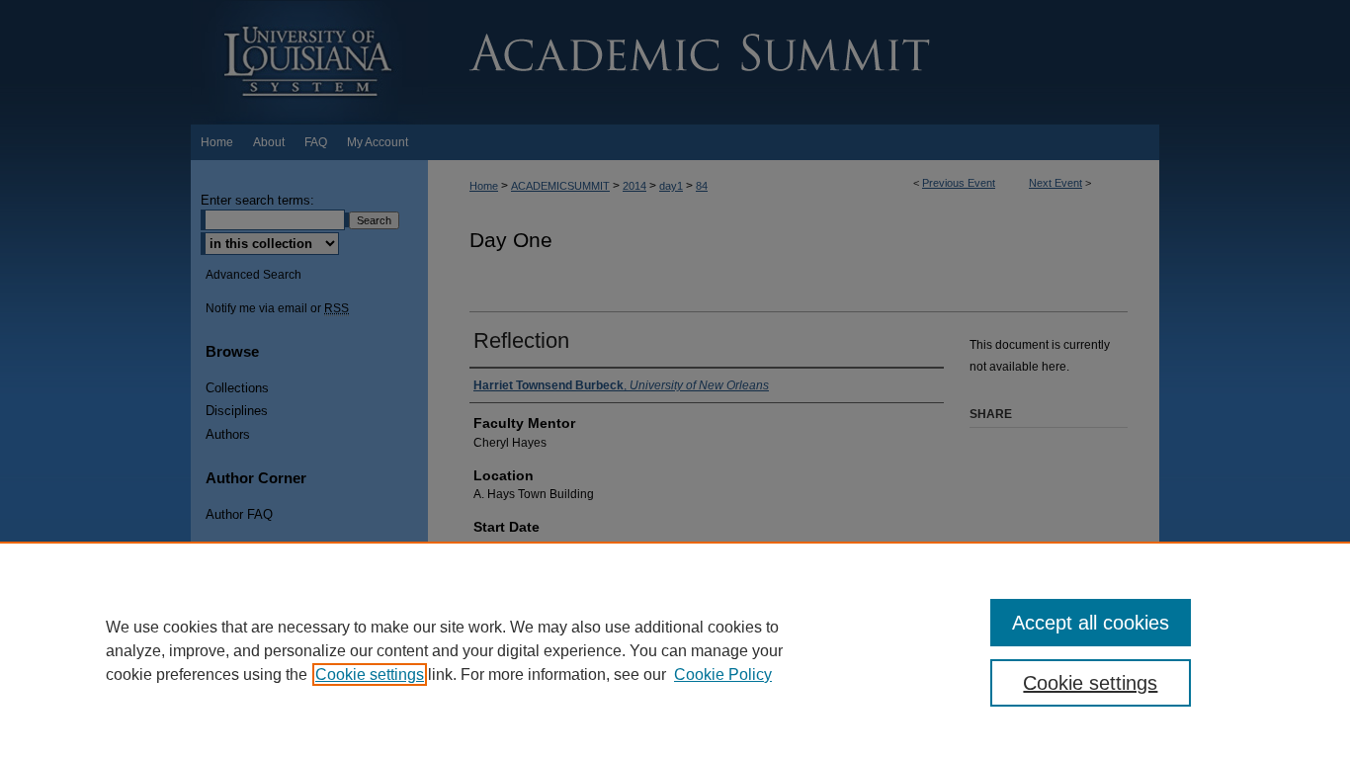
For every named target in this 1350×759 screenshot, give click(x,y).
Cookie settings (369, 674)
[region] (675, 650)
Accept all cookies (1090, 622)
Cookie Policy (723, 674)
